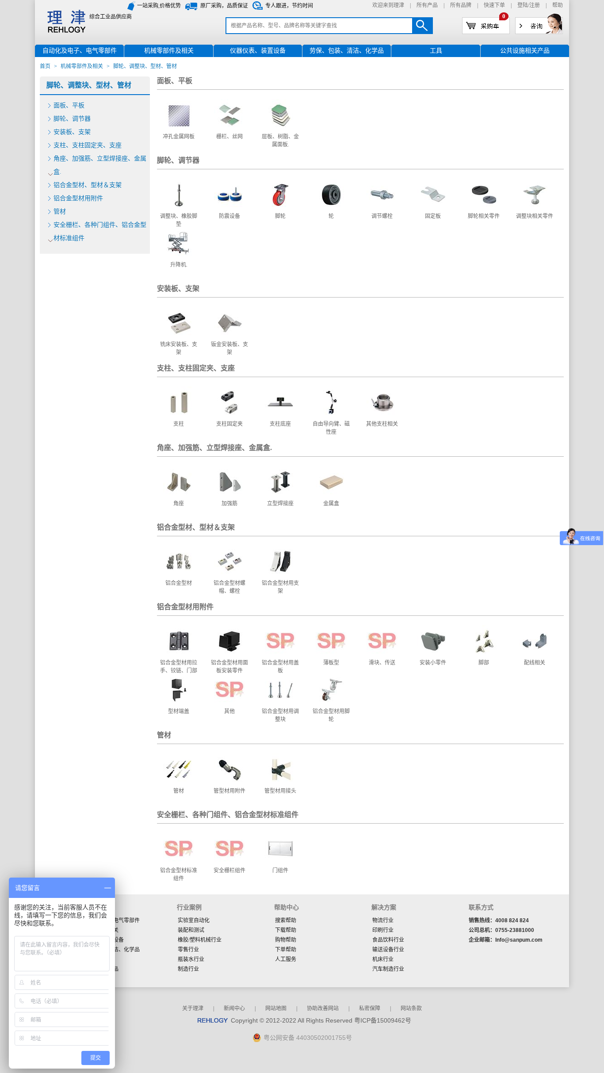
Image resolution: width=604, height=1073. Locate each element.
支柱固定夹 (229, 424)
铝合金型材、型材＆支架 (88, 185)
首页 (45, 66)
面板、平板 (69, 105)
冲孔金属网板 (179, 137)
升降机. (178, 265)
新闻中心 (234, 1008)
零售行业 (188, 950)
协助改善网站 (323, 1008)
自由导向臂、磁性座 (331, 428)
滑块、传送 (382, 663)
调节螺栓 (382, 216)
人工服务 (285, 959)
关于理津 (192, 1008)
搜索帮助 (285, 920)
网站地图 (276, 1008)
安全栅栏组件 (229, 870)
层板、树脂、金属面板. (280, 141)
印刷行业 (383, 930)
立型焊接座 (280, 503)
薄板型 (331, 663)
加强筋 (229, 503)
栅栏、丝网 (229, 137)
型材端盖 (178, 711)
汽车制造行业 (388, 969)
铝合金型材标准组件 (178, 874)
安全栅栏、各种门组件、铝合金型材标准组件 (100, 231)
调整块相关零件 (534, 216)
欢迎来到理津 (388, 5)
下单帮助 (285, 950)
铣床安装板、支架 (178, 348)
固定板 (433, 216)
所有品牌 (460, 5)
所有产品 (427, 5)
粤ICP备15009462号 (382, 1020)
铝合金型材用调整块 (280, 715)
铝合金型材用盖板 (280, 667)
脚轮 (280, 216)
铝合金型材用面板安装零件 (229, 667)
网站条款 (411, 1008)
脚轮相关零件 (484, 216)
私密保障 (369, 1008)
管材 (60, 211)
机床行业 (383, 959)
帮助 (557, 5)
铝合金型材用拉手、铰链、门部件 (178, 671)
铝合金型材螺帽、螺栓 (229, 587)
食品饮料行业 (388, 940)
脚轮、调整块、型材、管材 (88, 85)
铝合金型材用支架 (280, 587)
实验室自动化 (194, 920)
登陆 (522, 5)
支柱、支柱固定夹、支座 (88, 145)
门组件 (280, 870)
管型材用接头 (280, 791)
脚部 (483, 663)
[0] (486, 25)
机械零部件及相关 (82, 66)
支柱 (178, 424)
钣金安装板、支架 (229, 348)
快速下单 (494, 5)
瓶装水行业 (191, 959)
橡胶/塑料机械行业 (200, 940)
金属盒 (331, 503)
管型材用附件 (229, 791)
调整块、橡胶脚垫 (178, 220)
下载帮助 (285, 930)
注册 (534, 5)
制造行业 (188, 969)
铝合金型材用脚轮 (331, 715)
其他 (229, 711)
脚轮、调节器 (72, 118)
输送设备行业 (388, 950)
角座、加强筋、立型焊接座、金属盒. (100, 165)
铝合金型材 (178, 583)
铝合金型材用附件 (78, 198)
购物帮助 (285, 940)
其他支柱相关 (382, 424)
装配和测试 (191, 930)
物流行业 (383, 920)
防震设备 (229, 216)
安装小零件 (433, 663)
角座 (178, 503)
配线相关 (534, 663)
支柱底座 (280, 424)
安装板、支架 (72, 132)
